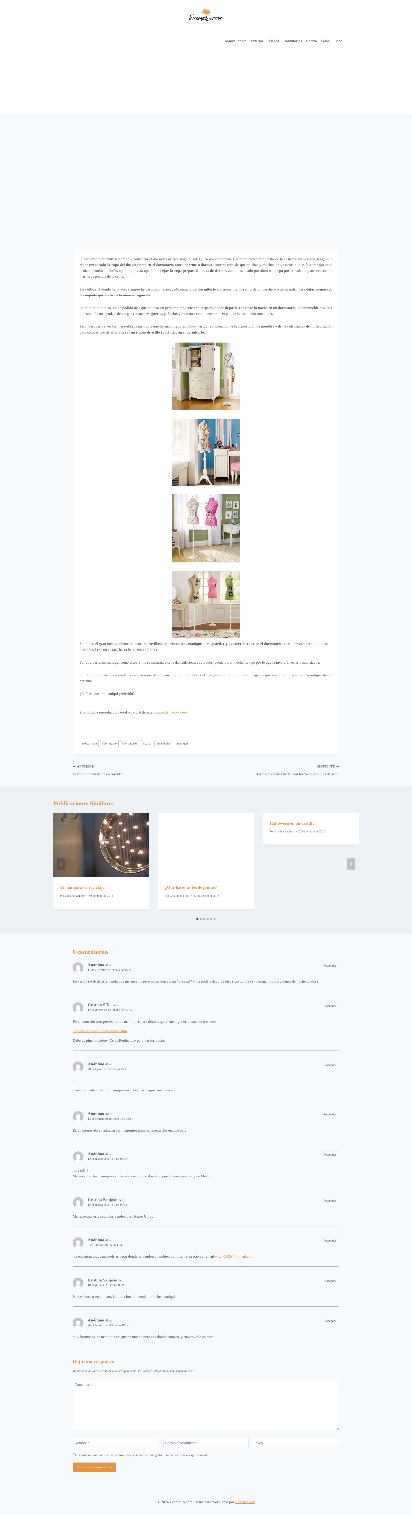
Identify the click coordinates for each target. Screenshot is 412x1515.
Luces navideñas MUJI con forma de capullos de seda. (298, 770)
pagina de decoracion (170, 712)
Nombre (82, 1443)
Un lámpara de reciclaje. (83, 887)
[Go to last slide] (61, 864)
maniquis (182, 743)
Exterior (257, 41)
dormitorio (109, 743)
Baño (338, 41)
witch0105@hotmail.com (234, 1256)
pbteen (192, 326)
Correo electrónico (181, 1443)
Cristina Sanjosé (102, 1199)
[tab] (197, 919)
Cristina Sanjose (75, 895)
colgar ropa (89, 743)
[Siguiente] (351, 864)
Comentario (85, 1385)
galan (147, 743)
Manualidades (236, 41)
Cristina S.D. (99, 1005)
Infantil (273, 41)
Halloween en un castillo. (293, 823)
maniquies (163, 743)
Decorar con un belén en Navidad (98, 770)
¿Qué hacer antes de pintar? (191, 887)
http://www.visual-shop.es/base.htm (100, 1031)
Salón (325, 41)
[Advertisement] (206, 82)
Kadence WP (245, 1502)
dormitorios (130, 743)
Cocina (311, 41)
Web (259, 1443)
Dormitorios (292, 41)
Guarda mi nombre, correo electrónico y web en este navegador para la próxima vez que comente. (143, 1455)
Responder (329, 965)
